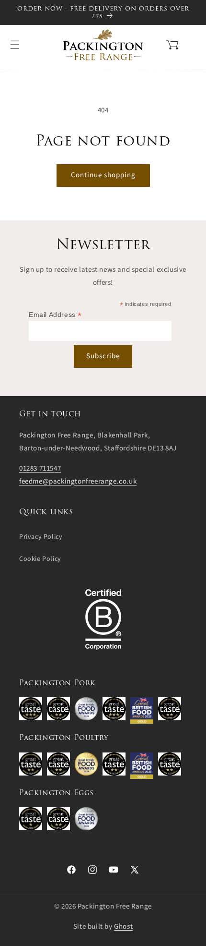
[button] (160, 44)
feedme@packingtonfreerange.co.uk (78, 481)
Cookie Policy (40, 559)
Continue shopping (103, 175)
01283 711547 (40, 468)
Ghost (123, 927)
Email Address (55, 314)
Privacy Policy (40, 537)
